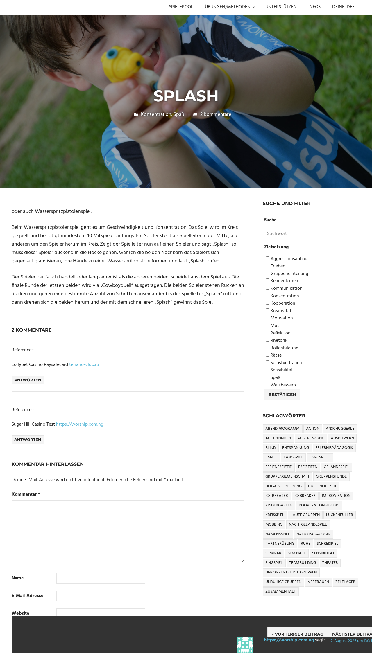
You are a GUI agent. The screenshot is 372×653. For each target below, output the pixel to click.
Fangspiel (293, 457)
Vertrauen (318, 582)
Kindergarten (278, 505)
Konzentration (156, 114)
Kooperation (282, 303)
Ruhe (305, 543)
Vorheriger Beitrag (299, 634)
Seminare (297, 553)
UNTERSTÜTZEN (281, 7)
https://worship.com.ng (289, 640)
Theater (330, 563)
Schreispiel (327, 543)
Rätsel (276, 355)
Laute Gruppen (305, 515)
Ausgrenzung (310, 438)
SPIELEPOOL (181, 7)
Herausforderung (283, 486)
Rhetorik (278, 340)
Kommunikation (286, 288)
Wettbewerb (282, 385)
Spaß (179, 114)
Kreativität (280, 311)
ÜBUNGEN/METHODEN (228, 7)
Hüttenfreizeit (322, 486)
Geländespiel (337, 467)
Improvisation (336, 495)
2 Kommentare (215, 114)
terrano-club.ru (84, 364)
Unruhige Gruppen (283, 582)
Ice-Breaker (276, 495)
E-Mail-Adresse (28, 596)
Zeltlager (345, 582)
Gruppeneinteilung (288, 274)
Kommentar (26, 494)
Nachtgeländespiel (308, 524)
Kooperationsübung (319, 505)
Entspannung (295, 448)
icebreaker (305, 495)
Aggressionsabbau (288, 259)
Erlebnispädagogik (334, 448)
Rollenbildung (283, 348)
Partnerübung (279, 543)
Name (18, 578)
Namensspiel (277, 534)
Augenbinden (278, 438)
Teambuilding (302, 563)
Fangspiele (319, 457)
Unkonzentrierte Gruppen (291, 572)
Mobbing (273, 524)
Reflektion (280, 333)
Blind (270, 448)
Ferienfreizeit (278, 467)
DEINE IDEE (343, 7)
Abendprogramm (282, 428)
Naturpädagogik (313, 534)
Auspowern (342, 438)
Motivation (281, 318)
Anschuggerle (340, 428)
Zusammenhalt (280, 591)
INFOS (314, 7)
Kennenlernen (283, 281)
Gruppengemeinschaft (287, 476)
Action (312, 428)
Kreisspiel (274, 515)
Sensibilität (281, 370)
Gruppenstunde (331, 476)
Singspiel (274, 563)
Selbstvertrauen (285, 363)
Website (20, 613)
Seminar (273, 553)
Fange (271, 457)
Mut (274, 326)
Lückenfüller (339, 515)
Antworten (27, 379)
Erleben (277, 266)
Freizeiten (307, 467)
